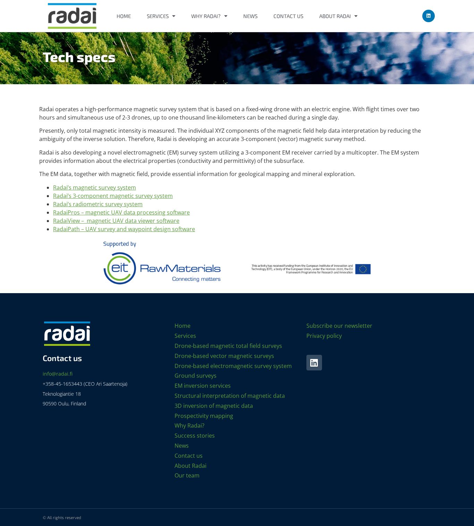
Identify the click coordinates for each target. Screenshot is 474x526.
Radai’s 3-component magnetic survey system (113, 196)
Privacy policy (324, 336)
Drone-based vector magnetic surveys (224, 356)
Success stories (195, 435)
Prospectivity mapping (204, 416)
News (250, 16)
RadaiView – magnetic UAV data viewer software (116, 221)
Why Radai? (206, 16)
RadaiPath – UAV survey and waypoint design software (124, 229)
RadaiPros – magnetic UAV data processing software (121, 212)
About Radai (335, 16)
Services (158, 16)
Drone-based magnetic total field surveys (228, 346)
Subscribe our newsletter (339, 326)
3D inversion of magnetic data (214, 406)
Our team (187, 475)
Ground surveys (196, 375)
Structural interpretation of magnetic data (230, 396)
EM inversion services (203, 385)
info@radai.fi (58, 373)
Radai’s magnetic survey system (94, 187)
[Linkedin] (428, 16)
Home (124, 16)
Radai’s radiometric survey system (98, 204)
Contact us (288, 16)
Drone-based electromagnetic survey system (233, 366)
